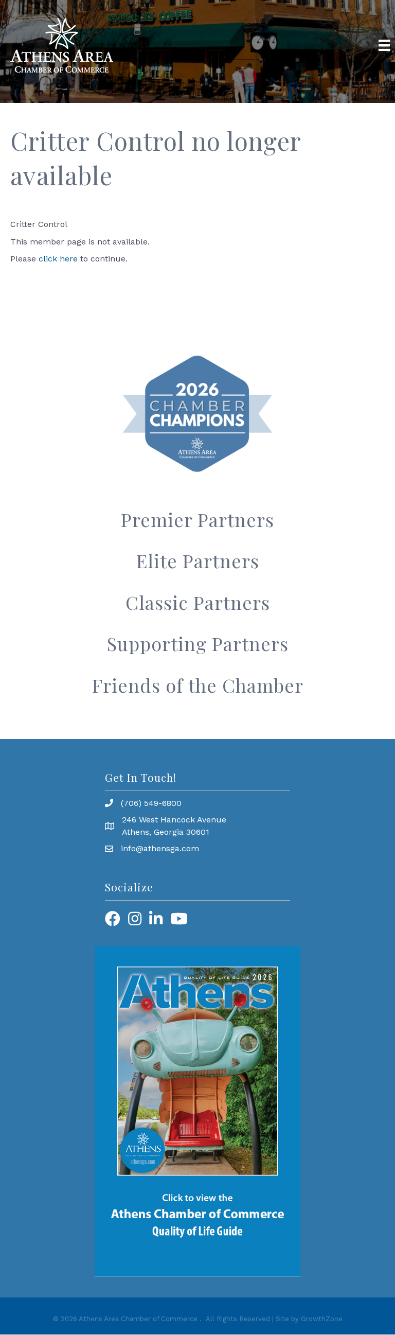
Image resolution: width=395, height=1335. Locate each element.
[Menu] (384, 45)
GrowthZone (322, 1319)
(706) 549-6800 (151, 803)
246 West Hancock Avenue (174, 819)
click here (58, 259)
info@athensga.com (160, 848)
